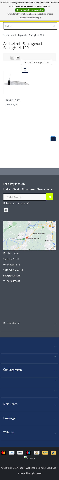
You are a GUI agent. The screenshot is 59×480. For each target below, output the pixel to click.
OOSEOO (51, 467)
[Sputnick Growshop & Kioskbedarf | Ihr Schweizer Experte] (29, 235)
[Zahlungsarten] (29, 452)
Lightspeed (36, 473)
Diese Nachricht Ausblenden (30, 10)
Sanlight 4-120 (36, 34)
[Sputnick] (29, 458)
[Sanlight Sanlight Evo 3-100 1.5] (16, 81)
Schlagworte (21, 34)
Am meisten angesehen (37, 62)
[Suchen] (55, 25)
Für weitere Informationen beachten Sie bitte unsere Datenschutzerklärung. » (30, 16)
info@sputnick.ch (11, 275)
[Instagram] (6, 210)
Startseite (8, 34)
